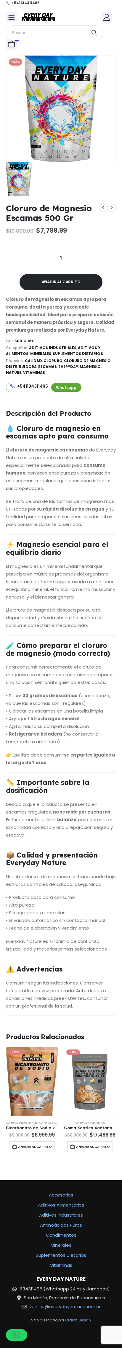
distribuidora (21, 366)
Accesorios (61, 1195)
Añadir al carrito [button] (35, 1146)
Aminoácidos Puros (61, 1225)
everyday (68, 366)
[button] (16, 1335)
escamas (47, 366)
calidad (33, 360)
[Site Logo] (38, 17)
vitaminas (34, 372)
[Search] (94, 33)
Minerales (41, 353)
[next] (112, 208)
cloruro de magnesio (87, 360)
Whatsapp (66, 387)
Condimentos (61, 1235)
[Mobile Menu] (11, 17)
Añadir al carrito (61, 282)
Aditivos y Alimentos (54, 1122)
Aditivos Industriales (52, 347)
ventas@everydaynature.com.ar (65, 1307)
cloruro (53, 360)
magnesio (90, 366)
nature (13, 372)
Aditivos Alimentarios (61, 1205)
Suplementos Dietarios (78, 353)
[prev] (103, 208)
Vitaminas (61, 1265)
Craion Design (78, 1320)
